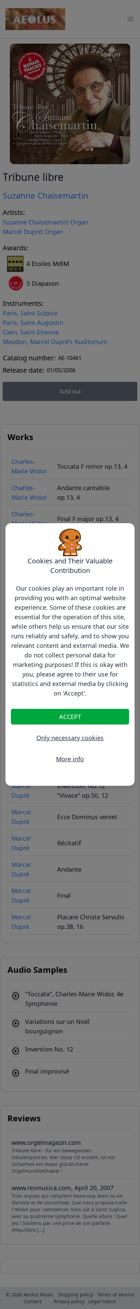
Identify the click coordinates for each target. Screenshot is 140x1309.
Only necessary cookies (70, 738)
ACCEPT (70, 717)
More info (70, 759)
